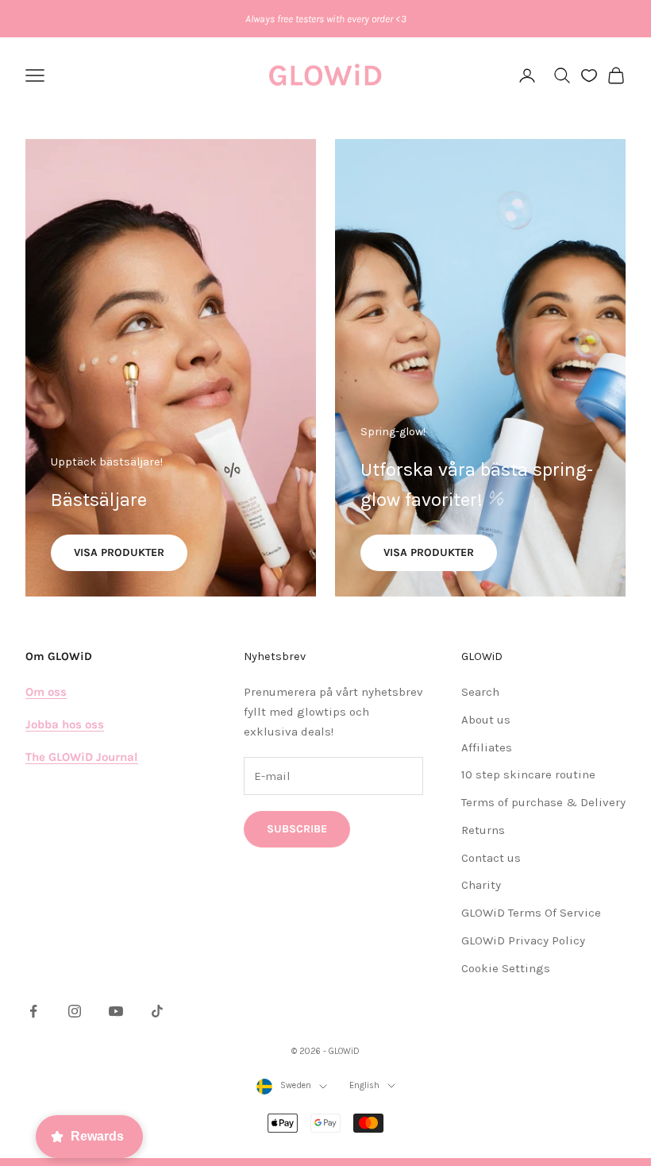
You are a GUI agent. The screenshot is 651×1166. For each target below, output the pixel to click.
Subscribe (297, 829)
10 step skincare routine (528, 774)
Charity (481, 885)
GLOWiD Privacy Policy (523, 940)
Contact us (491, 858)
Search (480, 692)
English (364, 1085)
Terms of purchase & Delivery (543, 802)
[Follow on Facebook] (33, 1011)
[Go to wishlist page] (589, 75)
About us (485, 719)
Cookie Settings (505, 968)
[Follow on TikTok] (157, 1011)
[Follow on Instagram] (75, 1011)
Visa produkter (119, 552)
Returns (483, 830)
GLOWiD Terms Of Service (531, 912)
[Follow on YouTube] (116, 1011)
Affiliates (486, 747)
